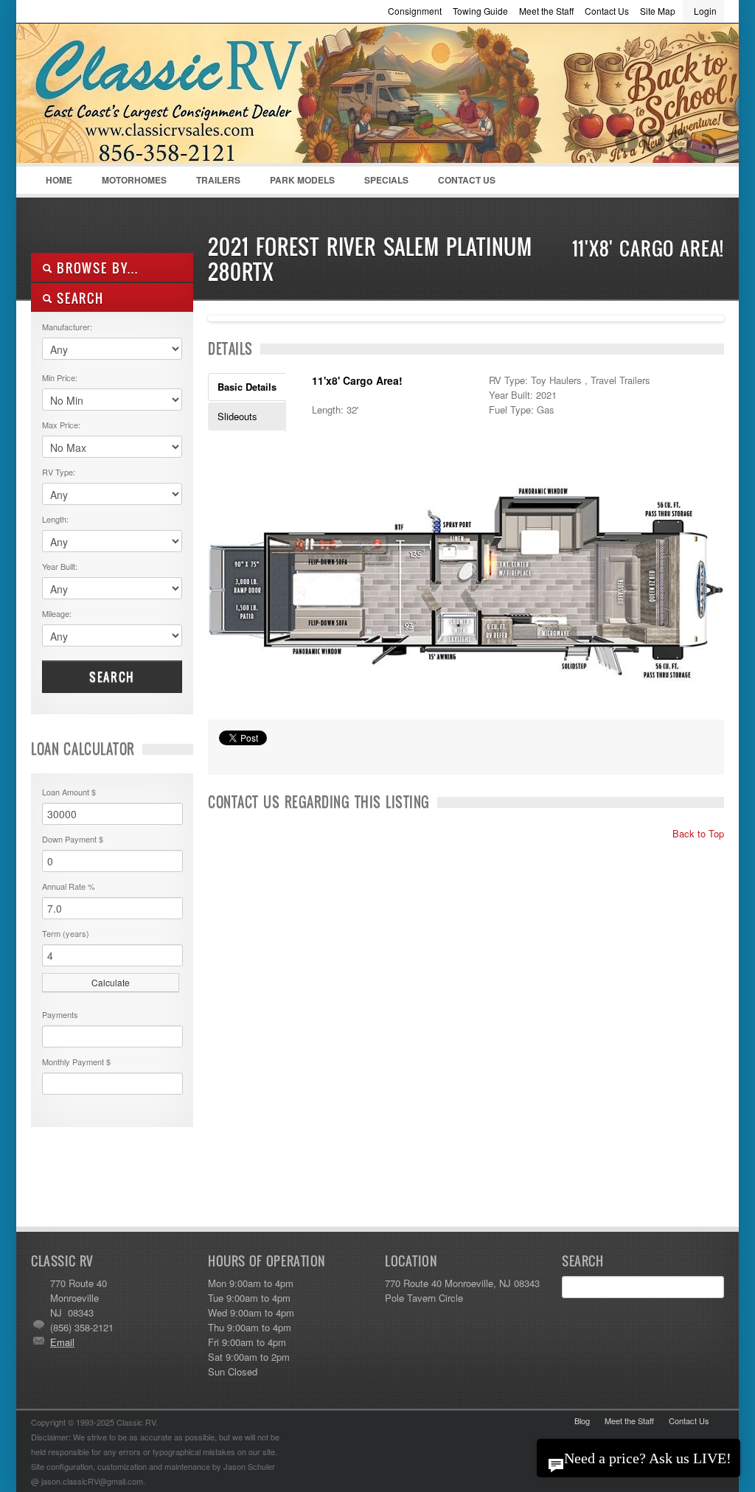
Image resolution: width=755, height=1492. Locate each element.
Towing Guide (480, 10)
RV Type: (58, 472)
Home (59, 179)
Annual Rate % (68, 886)
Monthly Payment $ (76, 1061)
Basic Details (247, 387)
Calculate (110, 982)
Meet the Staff (546, 10)
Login (705, 10)
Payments (60, 1014)
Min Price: (59, 377)
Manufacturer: (67, 326)
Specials (386, 179)
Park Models (302, 179)
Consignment (415, 10)
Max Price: (61, 424)
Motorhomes (127, 183)
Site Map (657, 10)
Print (226, 756)
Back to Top (696, 833)
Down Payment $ (72, 839)
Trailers (210, 183)
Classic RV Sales (141, 97)
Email (62, 1342)
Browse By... (95, 268)
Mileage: (57, 613)
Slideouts (237, 416)
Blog (582, 1420)
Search (112, 677)
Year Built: (59, 566)
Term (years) (65, 933)
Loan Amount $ (69, 792)
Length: (55, 519)
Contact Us (607, 10)
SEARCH (78, 298)
